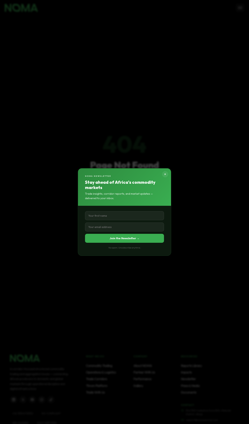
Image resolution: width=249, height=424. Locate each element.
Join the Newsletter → (124, 238)
